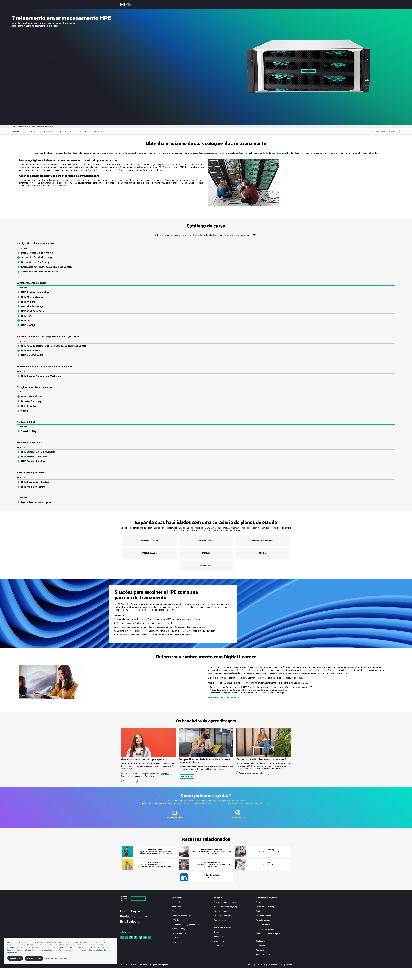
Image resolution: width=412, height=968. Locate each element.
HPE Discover (219, 936)
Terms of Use (260, 965)
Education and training (265, 907)
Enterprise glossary (263, 916)
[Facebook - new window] (140, 937)
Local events (219, 941)
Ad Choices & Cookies (275, 965)
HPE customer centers (265, 929)
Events (216, 932)
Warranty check (220, 920)
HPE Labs (175, 920)
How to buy (128, 911)
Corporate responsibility (181, 916)
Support (218, 897)
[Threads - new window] (135, 937)
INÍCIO (14, 126)
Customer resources (266, 897)
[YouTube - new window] (145, 937)
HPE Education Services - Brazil (26, 126)
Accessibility (177, 907)
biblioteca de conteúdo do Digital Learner (236, 678)
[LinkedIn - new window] (122, 937)
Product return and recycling (225, 907)
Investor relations (179, 933)
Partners (260, 941)
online (177, 631)
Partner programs (263, 954)
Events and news (222, 927)
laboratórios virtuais (182, 635)
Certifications (261, 945)
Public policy (177, 942)
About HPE (176, 902)
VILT (288, 763)
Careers (175, 911)
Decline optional (34, 958)
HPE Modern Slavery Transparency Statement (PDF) (185, 927)
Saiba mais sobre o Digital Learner (222, 697)
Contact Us (260, 902)
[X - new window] (126, 937)
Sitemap (289, 965)
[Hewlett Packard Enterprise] (125, 4)
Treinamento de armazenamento (44, 126)
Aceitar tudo (15, 958)
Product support (132, 916)
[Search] (397, 131)
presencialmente (151, 631)
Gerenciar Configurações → (56, 958)
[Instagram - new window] (131, 937)
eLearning (254, 766)
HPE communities (263, 925)
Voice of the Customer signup (268, 934)
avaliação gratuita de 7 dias (289, 678)
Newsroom (218, 945)
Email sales (128, 921)
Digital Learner (276, 768)
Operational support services (225, 902)
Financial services (263, 920)
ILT (247, 766)
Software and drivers (222, 916)
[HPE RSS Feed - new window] (149, 937)
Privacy (250, 965)
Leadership (176, 938)
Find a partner (261, 950)
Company (177, 897)
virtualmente (165, 631)
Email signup (261, 911)
